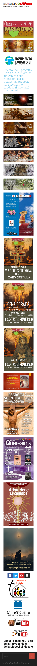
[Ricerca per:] (15, 656)
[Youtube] (21, 575)
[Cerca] (32, 656)
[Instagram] (27, 575)
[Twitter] (15, 575)
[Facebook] (10, 575)
